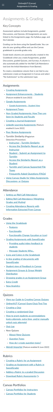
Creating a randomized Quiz (19, 312)
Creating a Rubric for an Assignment (23, 361)
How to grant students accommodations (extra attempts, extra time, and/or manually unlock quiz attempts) (27, 319)
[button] (27, 5)
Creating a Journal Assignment (21, 121)
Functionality (15, 231)
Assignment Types (15, 109)
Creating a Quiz (13, 308)
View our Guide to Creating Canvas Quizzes (27, 300)
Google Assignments (16, 102)
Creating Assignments (16, 90)
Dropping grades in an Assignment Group (26, 278)
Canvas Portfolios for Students (21, 394)
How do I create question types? (25, 343)
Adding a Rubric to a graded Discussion (25, 372)
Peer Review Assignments (18, 132)
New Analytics (13, 286)
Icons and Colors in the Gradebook (23, 255)
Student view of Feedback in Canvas (23, 266)
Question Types (16, 339)
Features (13, 227)
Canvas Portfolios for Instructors (22, 390)
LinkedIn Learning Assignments (21, 125)
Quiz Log (10, 327)
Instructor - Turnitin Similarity (24, 143)
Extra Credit (12, 282)
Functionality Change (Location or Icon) (28, 235)
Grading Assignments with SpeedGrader (25, 239)
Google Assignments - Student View (24, 106)
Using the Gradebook (16, 223)
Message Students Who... (21, 251)
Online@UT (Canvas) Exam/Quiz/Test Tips (26, 304)
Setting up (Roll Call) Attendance (21, 195)
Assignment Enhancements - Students (24, 94)
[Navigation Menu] (50, 5)
